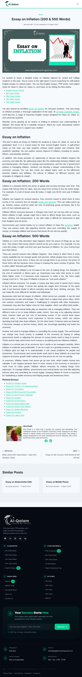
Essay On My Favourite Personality (21, 392)
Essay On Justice (13, 398)
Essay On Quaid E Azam (16, 383)
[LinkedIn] (25, 538)
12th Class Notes (13, 102)
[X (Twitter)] (10, 538)
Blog (41, 14)
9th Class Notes (13, 93)
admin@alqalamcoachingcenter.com (60, 651)
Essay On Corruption (15, 389)
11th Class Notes (13, 99)
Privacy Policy (7, 673)
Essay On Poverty (13, 412)
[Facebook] (5, 538)
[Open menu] (78, 4)
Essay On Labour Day (15, 415)
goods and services (47, 202)
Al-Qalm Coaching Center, (68, 112)
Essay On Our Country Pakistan (19, 395)
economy (69, 225)
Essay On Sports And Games (18, 407)
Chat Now (12, 651)
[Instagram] (15, 538)
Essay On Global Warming (17, 409)
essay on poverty (36, 109)
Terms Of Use (18, 673)
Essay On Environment (16, 401)
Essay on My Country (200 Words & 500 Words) (63, 454)
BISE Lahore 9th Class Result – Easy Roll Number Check (19, 454)
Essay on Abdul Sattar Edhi (19, 482)
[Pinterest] (20, 538)
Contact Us (36, 673)
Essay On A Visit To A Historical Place (22, 386)
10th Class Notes (13, 96)
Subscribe (61, 627)
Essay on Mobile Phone (57, 482)
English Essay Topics (15, 90)
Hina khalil (29, 24)
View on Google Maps (16, 660)
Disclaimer (28, 673)
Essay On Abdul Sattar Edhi (17, 404)
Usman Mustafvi (13, 486)
